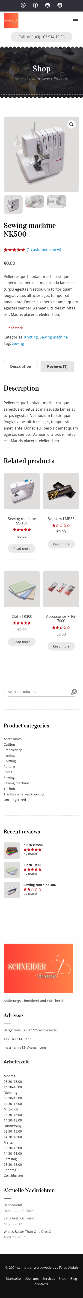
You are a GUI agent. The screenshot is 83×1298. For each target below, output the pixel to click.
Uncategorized (15, 800)
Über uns (31, 1278)
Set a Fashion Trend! (19, 1218)
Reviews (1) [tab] (57, 366)
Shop (63, 1278)
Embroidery (13, 750)
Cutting (9, 744)
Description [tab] (20, 366)
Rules (8, 772)
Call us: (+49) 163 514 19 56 (41, 36)
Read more (21, 548)
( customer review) (44, 249)
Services (48, 1278)
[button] (71, 124)
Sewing (18, 343)
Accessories (13, 739)
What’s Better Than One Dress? (27, 1231)
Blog (73, 1278)
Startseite (13, 1278)
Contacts (41, 1284)
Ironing (9, 755)
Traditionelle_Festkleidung (24, 794)
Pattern (9, 766)
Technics (10, 788)
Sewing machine (54, 337)
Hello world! (13, 1205)
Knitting (31, 337)
